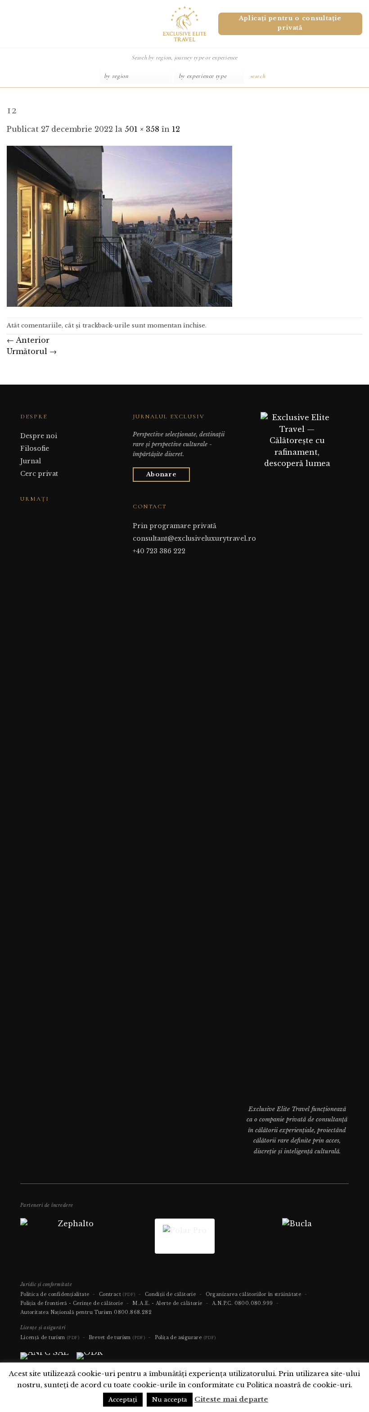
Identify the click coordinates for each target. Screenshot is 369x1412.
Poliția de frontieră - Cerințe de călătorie (71, 1303)
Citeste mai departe (231, 1399)
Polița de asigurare (185, 1337)
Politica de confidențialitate (55, 1294)
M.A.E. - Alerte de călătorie (167, 1303)
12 (176, 129)
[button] (10, 24)
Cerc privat (39, 474)
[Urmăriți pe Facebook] (25, 515)
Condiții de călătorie (170, 1294)
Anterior (28, 340)
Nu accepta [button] (169, 1399)
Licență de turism (49, 1337)
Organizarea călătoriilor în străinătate (254, 1294)
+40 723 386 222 (159, 551)
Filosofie (34, 448)
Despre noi (38, 436)
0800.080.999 (253, 1303)
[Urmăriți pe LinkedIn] (47, 515)
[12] (119, 226)
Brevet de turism (117, 1337)
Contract (117, 1294)
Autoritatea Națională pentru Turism (66, 1312)
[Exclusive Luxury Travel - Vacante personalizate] (185, 24)
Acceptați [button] (122, 1399)
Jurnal (30, 461)
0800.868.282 (133, 1312)
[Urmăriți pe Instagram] (36, 515)
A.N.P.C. (222, 1303)
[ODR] (89, 1359)
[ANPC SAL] (44, 1359)
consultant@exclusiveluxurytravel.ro (194, 538)
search (258, 76)
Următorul (32, 351)
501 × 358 (142, 129)
